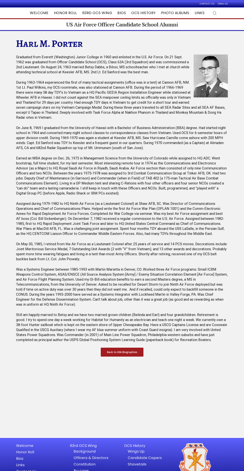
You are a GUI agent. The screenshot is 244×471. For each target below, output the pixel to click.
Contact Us (207, 3)
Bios (121, 12)
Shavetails (137, 464)
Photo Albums (175, 12)
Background (85, 451)
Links (200, 12)
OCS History (143, 12)
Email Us (223, 3)
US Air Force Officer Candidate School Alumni (122, 24)
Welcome (39, 12)
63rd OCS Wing (97, 12)
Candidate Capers (145, 457)
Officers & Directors (91, 457)
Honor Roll (65, 12)
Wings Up (136, 451)
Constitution (85, 464)
